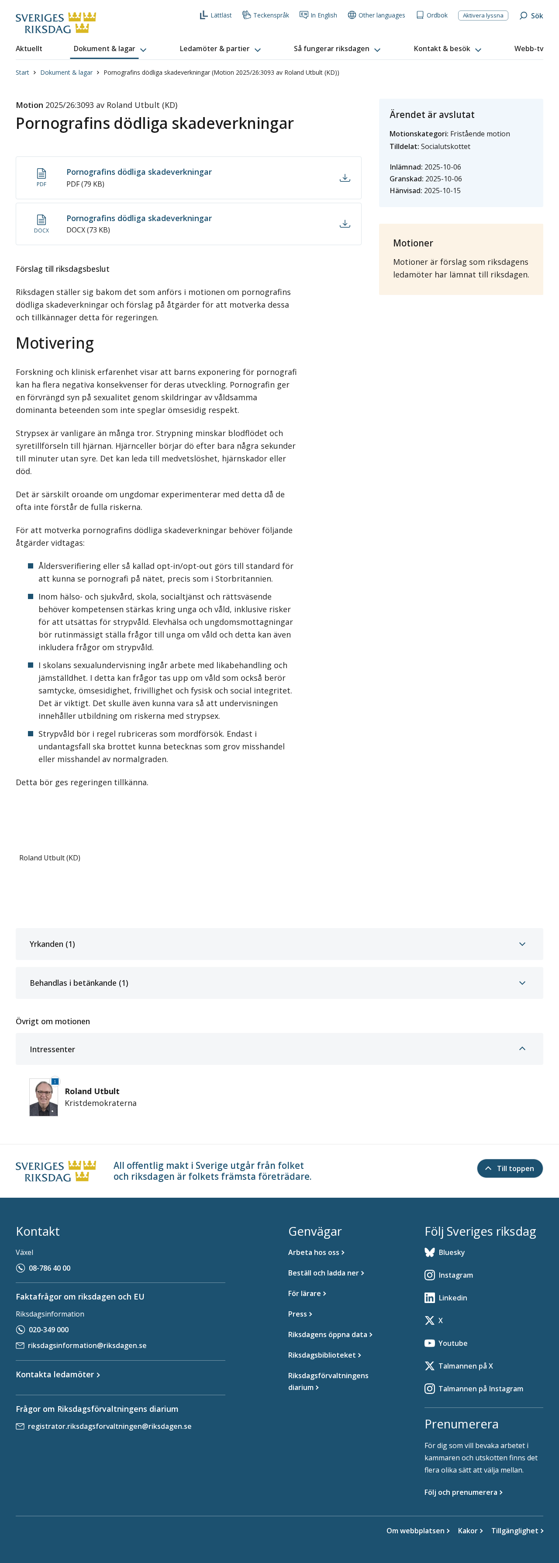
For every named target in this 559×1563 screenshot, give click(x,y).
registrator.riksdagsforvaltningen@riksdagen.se (110, 1426)
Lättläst (221, 15)
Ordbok (437, 15)
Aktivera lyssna (483, 15)
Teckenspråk (271, 15)
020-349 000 (49, 1329)
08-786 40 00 (49, 1268)
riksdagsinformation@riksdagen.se (87, 1345)
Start (22, 72)
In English (324, 15)
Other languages (382, 15)
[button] (111, 48)
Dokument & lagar (66, 72)
